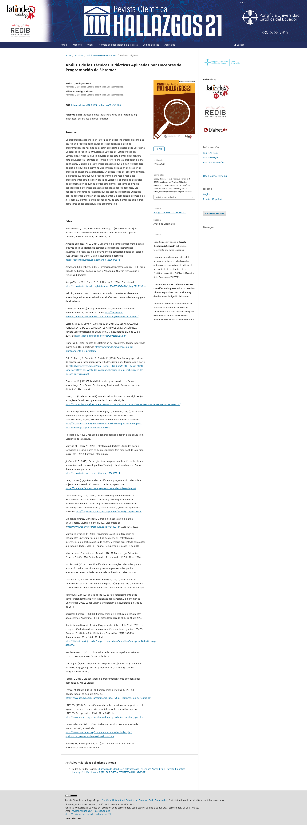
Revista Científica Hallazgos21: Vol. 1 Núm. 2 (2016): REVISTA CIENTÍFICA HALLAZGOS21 (128, 770)
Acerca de (170, 44)
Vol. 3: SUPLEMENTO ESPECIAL (101, 55)
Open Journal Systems (215, 175)
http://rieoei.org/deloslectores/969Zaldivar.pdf (100, 335)
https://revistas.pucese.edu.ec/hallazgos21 (88, 814)
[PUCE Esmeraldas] (222, 65)
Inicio (68, 55)
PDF (160, 148)
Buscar (240, 44)
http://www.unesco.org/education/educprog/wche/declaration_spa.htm (104, 717)
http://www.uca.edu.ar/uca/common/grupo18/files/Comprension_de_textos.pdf (108, 697)
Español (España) (212, 199)
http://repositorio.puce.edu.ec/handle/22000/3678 (93, 259)
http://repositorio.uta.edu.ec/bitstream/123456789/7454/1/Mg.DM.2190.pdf (106, 286)
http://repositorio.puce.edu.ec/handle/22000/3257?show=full (109, 511)
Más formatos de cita (166, 197)
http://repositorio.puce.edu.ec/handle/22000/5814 (93, 473)
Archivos (77, 44)
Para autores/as (210, 157)
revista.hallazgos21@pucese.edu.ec (91, 810)
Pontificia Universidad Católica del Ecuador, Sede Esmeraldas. (135, 800)
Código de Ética (151, 44)
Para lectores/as (210, 152)
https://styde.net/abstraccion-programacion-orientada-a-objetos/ (101, 488)
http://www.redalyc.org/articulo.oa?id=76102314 (93, 526)
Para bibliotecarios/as (213, 162)
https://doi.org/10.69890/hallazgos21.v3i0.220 (96, 105)
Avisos (90, 44)
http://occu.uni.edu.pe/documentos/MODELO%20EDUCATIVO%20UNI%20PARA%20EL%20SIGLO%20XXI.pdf (123, 404)
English (207, 194)
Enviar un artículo (214, 213)
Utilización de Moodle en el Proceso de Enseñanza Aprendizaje (131, 768)
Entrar (243, 2)
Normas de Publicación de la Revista (118, 44)
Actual (64, 44)
